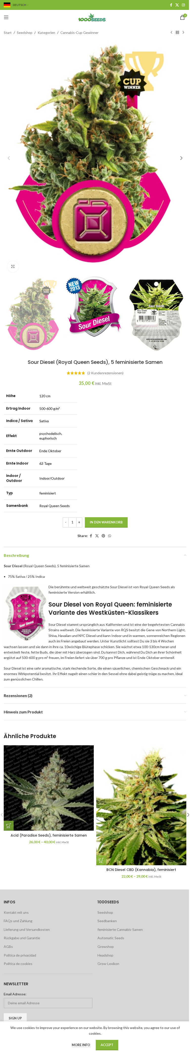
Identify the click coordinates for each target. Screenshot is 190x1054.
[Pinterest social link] (103, 536)
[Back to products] (177, 33)
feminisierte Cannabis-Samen (120, 929)
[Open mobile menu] (6, 17)
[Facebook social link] (171, 5)
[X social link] (177, 5)
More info (81, 1045)
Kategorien (46, 32)
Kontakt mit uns (16, 912)
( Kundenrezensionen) (105, 373)
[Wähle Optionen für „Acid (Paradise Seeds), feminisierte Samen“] (9, 826)
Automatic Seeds (110, 938)
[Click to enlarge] (13, 266)
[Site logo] (95, 17)
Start (8, 32)
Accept (107, 1045)
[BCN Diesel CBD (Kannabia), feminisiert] (141, 805)
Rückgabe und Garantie (22, 938)
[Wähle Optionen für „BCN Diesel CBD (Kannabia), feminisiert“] (101, 860)
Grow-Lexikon (108, 963)
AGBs (8, 946)
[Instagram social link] (183, 5)
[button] (9, 158)
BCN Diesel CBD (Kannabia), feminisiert (141, 869)
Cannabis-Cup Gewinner (79, 32)
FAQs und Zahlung (18, 921)
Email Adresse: (15, 994)
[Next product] (183, 33)
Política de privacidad (20, 955)
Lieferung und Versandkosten (27, 929)
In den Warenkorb (106, 522)
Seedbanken (107, 921)
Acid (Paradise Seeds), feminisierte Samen (49, 835)
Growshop (105, 946)
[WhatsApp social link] (110, 536)
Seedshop (24, 32)
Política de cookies (18, 963)
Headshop (105, 955)
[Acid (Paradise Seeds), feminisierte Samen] (49, 788)
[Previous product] (171, 33)
